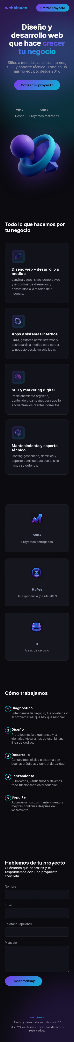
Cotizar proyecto (52, 8)
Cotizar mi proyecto (37, 85)
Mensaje (11, 942)
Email (8, 905)
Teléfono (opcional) (18, 924)
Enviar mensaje (24, 981)
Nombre (10, 886)
